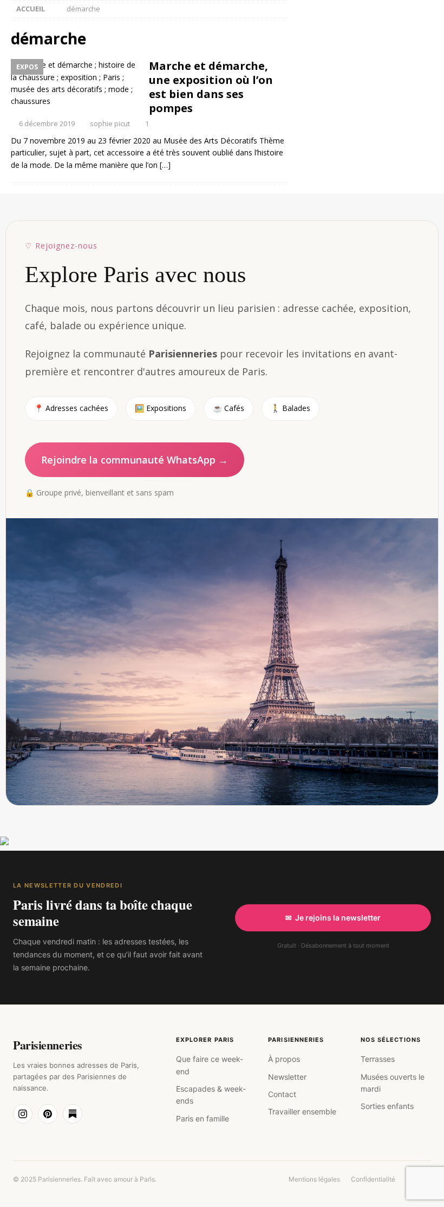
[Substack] (72, 1114)
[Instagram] (22, 1114)
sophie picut (110, 123)
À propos (284, 1059)
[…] (165, 165)
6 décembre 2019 (47, 123)
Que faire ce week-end (209, 1064)
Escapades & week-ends (211, 1094)
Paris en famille (202, 1118)
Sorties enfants (387, 1106)
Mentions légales (314, 1179)
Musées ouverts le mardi (393, 1082)
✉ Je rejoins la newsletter (333, 917)
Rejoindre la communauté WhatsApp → (134, 459)
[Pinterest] (47, 1114)
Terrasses (378, 1059)
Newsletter (287, 1076)
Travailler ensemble (302, 1111)
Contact (282, 1094)
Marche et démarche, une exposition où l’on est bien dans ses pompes (211, 86)
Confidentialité (373, 1179)
